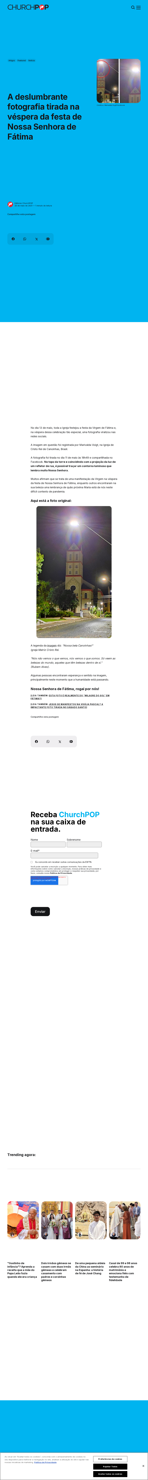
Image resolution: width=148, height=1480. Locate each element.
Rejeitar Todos (110, 1466)
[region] (74, 1466)
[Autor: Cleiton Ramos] (46, 1234)
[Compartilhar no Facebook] (13, 239)
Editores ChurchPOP (24, 203)
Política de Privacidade (61, 873)
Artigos (12, 60)
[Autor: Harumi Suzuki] (80, 1234)
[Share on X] (36, 239)
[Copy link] (48, 239)
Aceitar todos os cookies (110, 1474)
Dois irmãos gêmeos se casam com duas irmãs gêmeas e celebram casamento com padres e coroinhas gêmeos (56, 1272)
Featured (22, 60)
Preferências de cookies (110, 1459)
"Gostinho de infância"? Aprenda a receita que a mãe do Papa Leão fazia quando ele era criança (22, 1270)
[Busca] (133, 7)
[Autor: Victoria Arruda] (12, 1234)
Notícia (31, 60)
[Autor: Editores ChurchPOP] (10, 204)
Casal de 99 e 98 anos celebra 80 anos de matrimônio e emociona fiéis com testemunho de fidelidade (123, 1272)
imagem (52, 645)
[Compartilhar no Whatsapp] (24, 239)
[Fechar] (143, 1466)
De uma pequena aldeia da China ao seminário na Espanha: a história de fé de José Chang (90, 1268)
